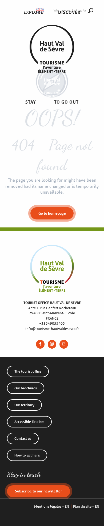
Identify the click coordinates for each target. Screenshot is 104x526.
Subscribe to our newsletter (38, 491)
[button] (33, 12)
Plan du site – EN (86, 506)
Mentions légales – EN (51, 506)
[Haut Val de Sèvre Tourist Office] (52, 57)
